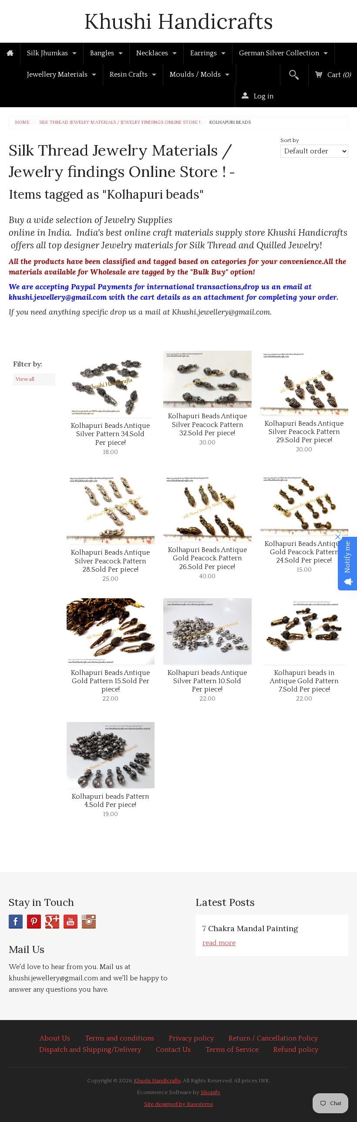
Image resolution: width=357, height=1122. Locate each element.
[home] (10, 53)
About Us (55, 1038)
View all (25, 379)
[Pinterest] (34, 922)
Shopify (210, 1092)
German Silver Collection (279, 53)
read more (219, 943)
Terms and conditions (119, 1038)
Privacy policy (191, 1038)
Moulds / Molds (195, 74)
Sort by (289, 140)
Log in (262, 96)
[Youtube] (70, 922)
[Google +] (52, 922)
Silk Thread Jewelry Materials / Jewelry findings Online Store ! (119, 122)
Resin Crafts (129, 74)
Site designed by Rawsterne (178, 1104)
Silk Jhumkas (47, 53)
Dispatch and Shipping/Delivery (90, 1050)
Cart (338, 75)
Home (22, 122)
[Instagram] (89, 922)
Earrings (203, 53)
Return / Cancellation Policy (273, 1038)
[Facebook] (16, 922)
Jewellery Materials (57, 74)
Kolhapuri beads (230, 122)
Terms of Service (232, 1050)
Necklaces (152, 53)
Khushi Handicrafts (178, 21)
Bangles (102, 53)
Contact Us (173, 1050)
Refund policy (295, 1050)
